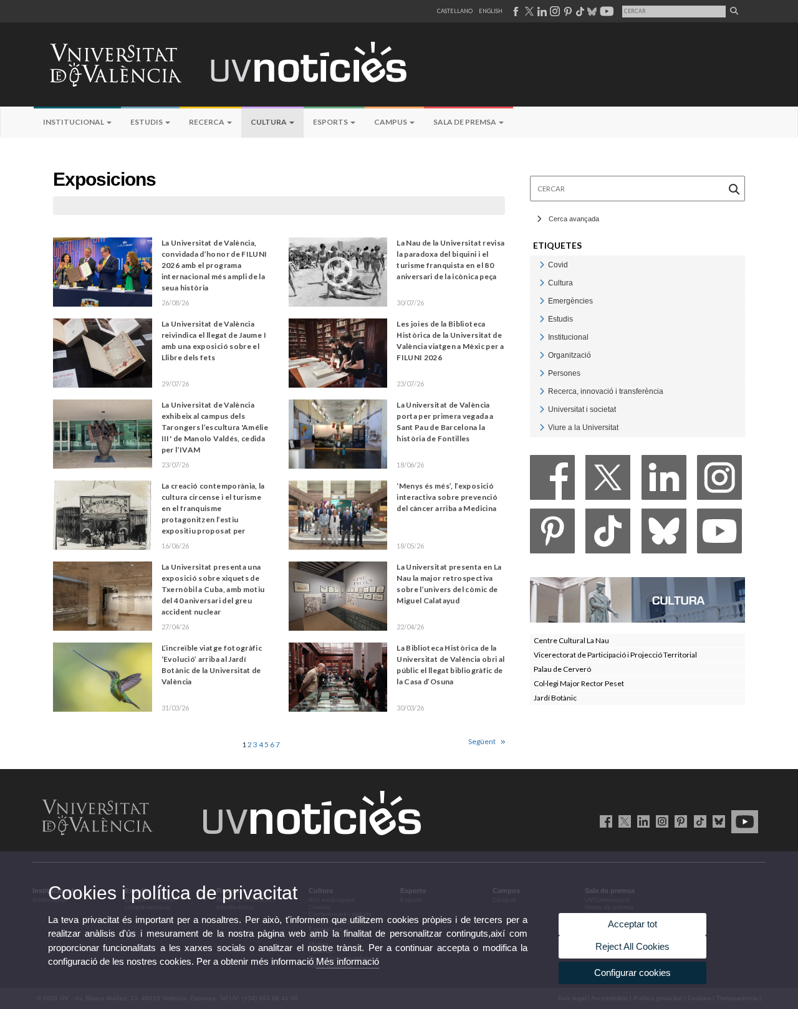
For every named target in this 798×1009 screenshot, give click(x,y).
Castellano (455, 10)
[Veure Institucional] (541, 337)
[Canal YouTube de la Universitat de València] (742, 820)
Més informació (347, 961)
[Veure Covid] (541, 264)
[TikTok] (607, 534)
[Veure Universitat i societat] (541, 409)
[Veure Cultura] (541, 282)
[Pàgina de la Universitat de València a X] (528, 11)
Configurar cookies (632, 972)
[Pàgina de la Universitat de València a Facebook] (515, 11)
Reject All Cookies (632, 946)
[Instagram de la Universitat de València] (659, 820)
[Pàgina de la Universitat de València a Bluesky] (591, 11)
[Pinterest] (552, 534)
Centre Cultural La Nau (571, 640)
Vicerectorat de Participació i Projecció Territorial (615, 654)
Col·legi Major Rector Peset (579, 683)
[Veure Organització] (541, 355)
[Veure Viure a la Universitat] (541, 427)
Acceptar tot (632, 924)
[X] (607, 480)
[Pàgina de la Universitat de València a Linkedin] (540, 11)
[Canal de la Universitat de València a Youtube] (606, 11)
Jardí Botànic (555, 697)
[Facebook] (552, 480)
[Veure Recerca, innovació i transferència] (541, 391)
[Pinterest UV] (678, 820)
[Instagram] (719, 480)
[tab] (637, 265)
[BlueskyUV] (716, 820)
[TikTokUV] (697, 820)
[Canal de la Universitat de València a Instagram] (554, 11)
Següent (482, 741)
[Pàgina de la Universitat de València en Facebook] (603, 820)
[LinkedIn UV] (641, 820)
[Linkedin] (664, 480)
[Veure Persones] (541, 373)
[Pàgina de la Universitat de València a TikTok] (579, 11)
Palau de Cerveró (562, 669)
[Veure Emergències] (541, 300)
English (490, 10)
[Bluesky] (664, 534)
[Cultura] (637, 599)
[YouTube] (719, 534)
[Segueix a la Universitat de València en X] (622, 820)
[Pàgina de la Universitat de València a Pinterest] (566, 11)
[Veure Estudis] (541, 318)
